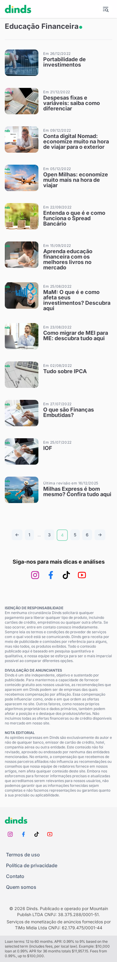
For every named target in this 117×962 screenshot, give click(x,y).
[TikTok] (66, 575)
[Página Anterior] (17, 534)
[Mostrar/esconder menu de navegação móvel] (105, 9)
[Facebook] (50, 575)
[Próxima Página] (99, 534)
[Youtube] (81, 575)
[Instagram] (35, 575)
